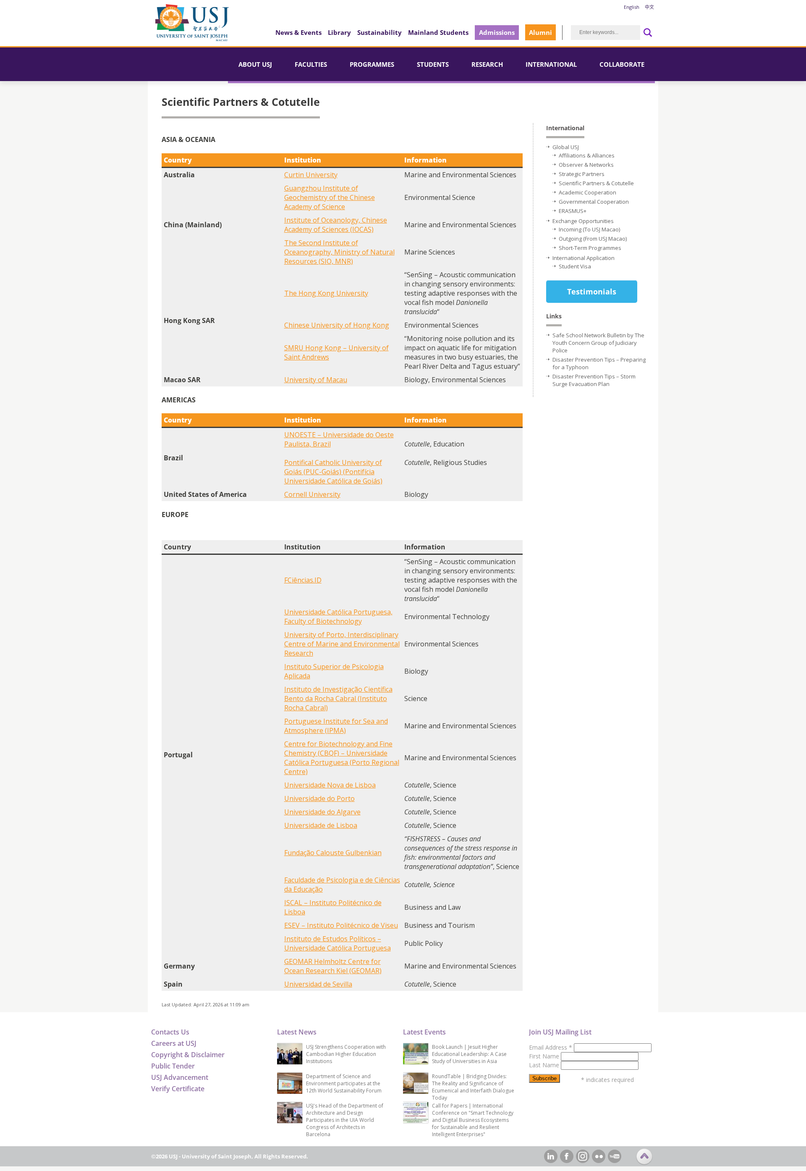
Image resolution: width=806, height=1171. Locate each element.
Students (433, 64)
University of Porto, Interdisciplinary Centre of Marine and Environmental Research (342, 644)
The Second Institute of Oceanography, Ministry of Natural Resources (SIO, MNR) (339, 252)
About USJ (255, 64)
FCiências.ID (303, 580)
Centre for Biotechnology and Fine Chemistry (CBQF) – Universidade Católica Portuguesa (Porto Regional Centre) (341, 757)
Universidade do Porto (319, 798)
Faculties (311, 64)
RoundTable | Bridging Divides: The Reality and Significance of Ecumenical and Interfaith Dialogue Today (473, 1087)
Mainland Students (438, 32)
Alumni (540, 32)
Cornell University (312, 494)
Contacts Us (170, 1032)
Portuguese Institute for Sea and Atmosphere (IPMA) (336, 726)
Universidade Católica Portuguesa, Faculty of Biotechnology (338, 616)
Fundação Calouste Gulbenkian (333, 852)
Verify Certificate (177, 1088)
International (551, 64)
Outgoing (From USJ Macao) (593, 238)
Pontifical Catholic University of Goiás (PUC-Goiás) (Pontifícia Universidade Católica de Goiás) (333, 472)
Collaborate (621, 64)
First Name (545, 1056)
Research (487, 64)
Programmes (372, 64)
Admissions (497, 32)
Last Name (545, 1065)
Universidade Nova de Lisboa (330, 785)
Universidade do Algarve (322, 812)
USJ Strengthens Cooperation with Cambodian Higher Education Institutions (346, 1054)
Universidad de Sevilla (318, 984)
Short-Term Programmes (590, 248)
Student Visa (575, 266)
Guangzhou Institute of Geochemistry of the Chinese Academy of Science (329, 197)
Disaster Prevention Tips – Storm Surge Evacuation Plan (594, 380)
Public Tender (173, 1066)
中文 (649, 7)
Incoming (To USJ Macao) (589, 229)
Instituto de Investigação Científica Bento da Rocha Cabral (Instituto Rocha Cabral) (338, 698)
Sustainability (379, 32)
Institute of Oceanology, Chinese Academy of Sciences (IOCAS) (335, 224)
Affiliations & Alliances (587, 155)
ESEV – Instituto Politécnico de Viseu (341, 925)
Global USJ (565, 147)
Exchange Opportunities (583, 221)
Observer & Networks (586, 164)
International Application (583, 258)
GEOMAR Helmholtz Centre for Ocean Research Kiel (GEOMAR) (333, 966)
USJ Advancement (179, 1077)
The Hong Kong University (326, 293)
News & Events (298, 32)
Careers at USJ (173, 1043)
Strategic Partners (581, 174)
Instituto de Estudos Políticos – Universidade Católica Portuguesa (337, 943)
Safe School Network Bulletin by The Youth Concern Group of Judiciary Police (598, 342)
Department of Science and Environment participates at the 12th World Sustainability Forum (344, 1083)
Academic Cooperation (587, 192)
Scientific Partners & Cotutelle (596, 183)
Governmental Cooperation (594, 201)
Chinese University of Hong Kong (336, 325)
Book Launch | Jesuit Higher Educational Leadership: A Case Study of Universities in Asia (469, 1054)
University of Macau (315, 379)
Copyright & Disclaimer (188, 1054)
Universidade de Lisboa (320, 825)
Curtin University (311, 174)
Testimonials (591, 291)
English (631, 7)
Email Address (550, 1047)
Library (339, 32)
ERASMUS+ (572, 211)
